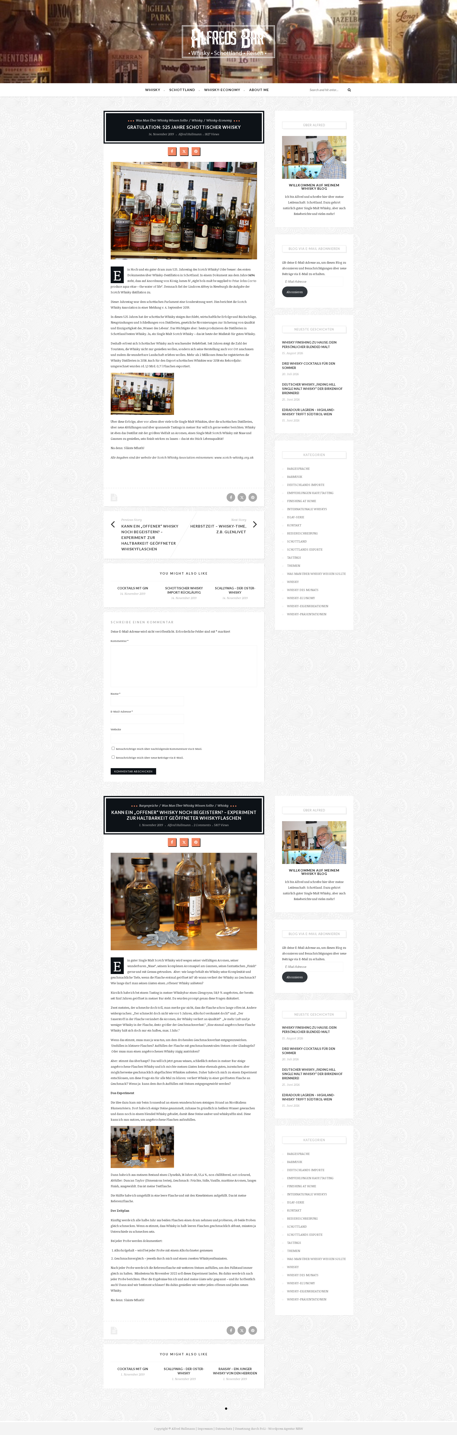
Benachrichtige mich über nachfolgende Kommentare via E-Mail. (159, 749)
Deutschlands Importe (305, 485)
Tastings (294, 557)
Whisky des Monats (302, 590)
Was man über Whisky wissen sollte (162, 120)
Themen (293, 565)
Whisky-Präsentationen (306, 614)
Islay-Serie (295, 517)
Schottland (182, 90)
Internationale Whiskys (307, 509)
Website (116, 729)
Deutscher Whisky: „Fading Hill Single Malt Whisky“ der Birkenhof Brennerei (312, 389)
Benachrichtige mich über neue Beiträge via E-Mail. (150, 757)
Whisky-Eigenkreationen (307, 606)
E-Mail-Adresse (122, 711)
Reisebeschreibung (302, 533)
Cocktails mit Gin (132, 588)
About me (259, 90)
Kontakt (294, 525)
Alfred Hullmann (190, 134)
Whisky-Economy (222, 90)
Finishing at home (301, 501)
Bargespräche (298, 468)
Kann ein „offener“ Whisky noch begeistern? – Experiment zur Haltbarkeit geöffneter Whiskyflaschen (150, 537)
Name (115, 693)
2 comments (202, 825)
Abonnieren (295, 292)
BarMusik (294, 477)
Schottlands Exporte (305, 549)
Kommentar (119, 641)
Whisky (152, 90)
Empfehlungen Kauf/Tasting (310, 493)
